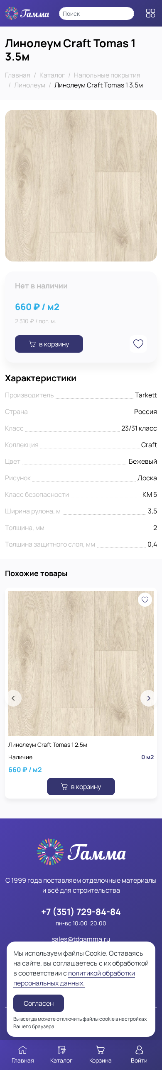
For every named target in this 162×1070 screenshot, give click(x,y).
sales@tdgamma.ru (81, 939)
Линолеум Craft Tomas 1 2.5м (47, 744)
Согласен (39, 1003)
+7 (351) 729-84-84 (81, 911)
